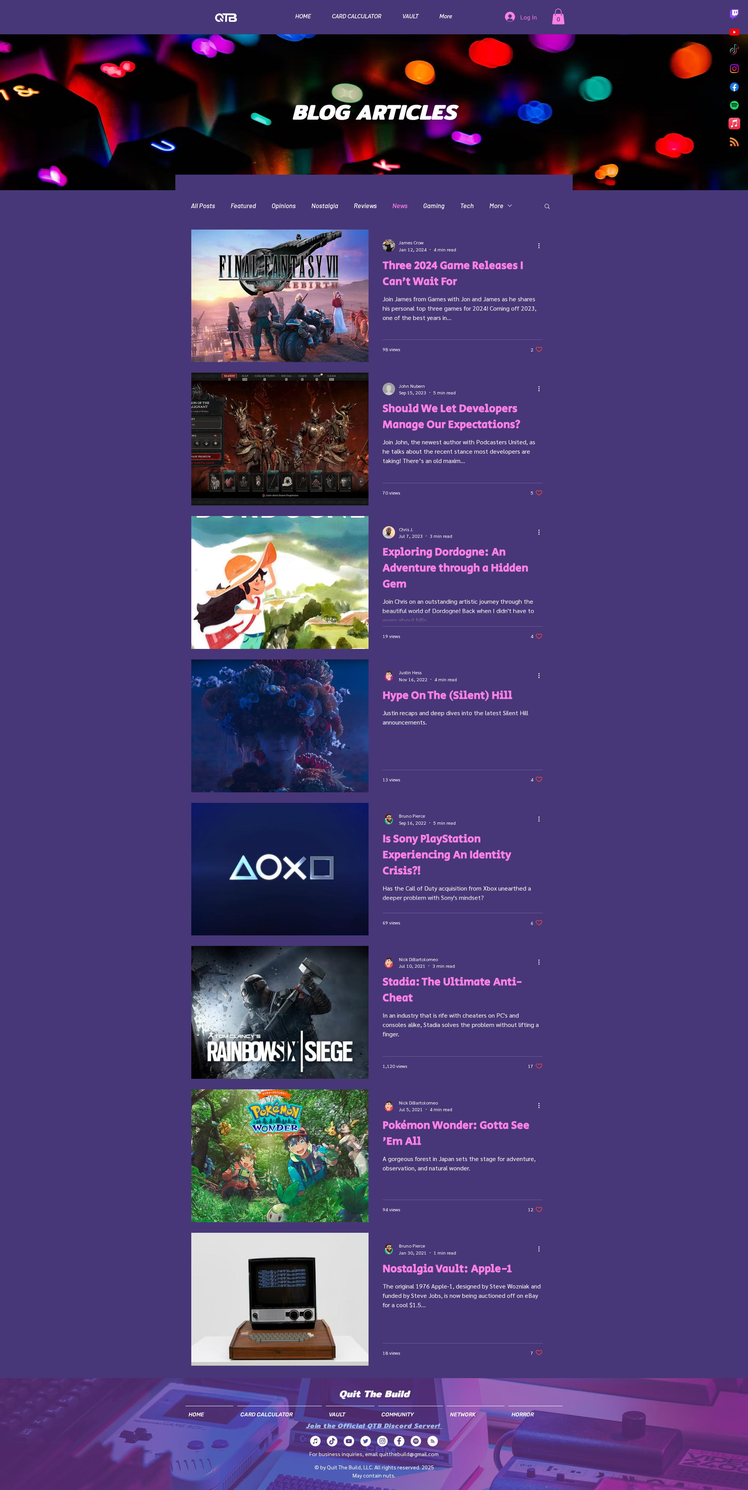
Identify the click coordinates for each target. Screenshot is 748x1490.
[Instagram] (734, 68)
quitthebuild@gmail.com (409, 1453)
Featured (243, 205)
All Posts (203, 205)
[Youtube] (734, 32)
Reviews (365, 205)
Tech (467, 205)
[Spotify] (734, 105)
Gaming (434, 205)
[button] (558, 17)
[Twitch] (734, 13)
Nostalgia (324, 205)
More (496, 205)
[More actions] (541, 245)
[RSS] (734, 142)
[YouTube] (349, 1441)
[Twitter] (365, 1441)
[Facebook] (734, 87)
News (400, 205)
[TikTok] (734, 50)
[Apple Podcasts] (315, 1441)
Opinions (284, 205)
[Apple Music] (734, 123)
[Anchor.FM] (432, 1441)
